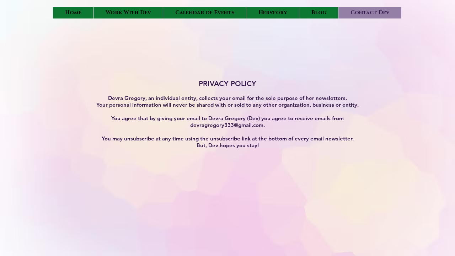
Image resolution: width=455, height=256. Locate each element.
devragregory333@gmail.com (226, 125)
